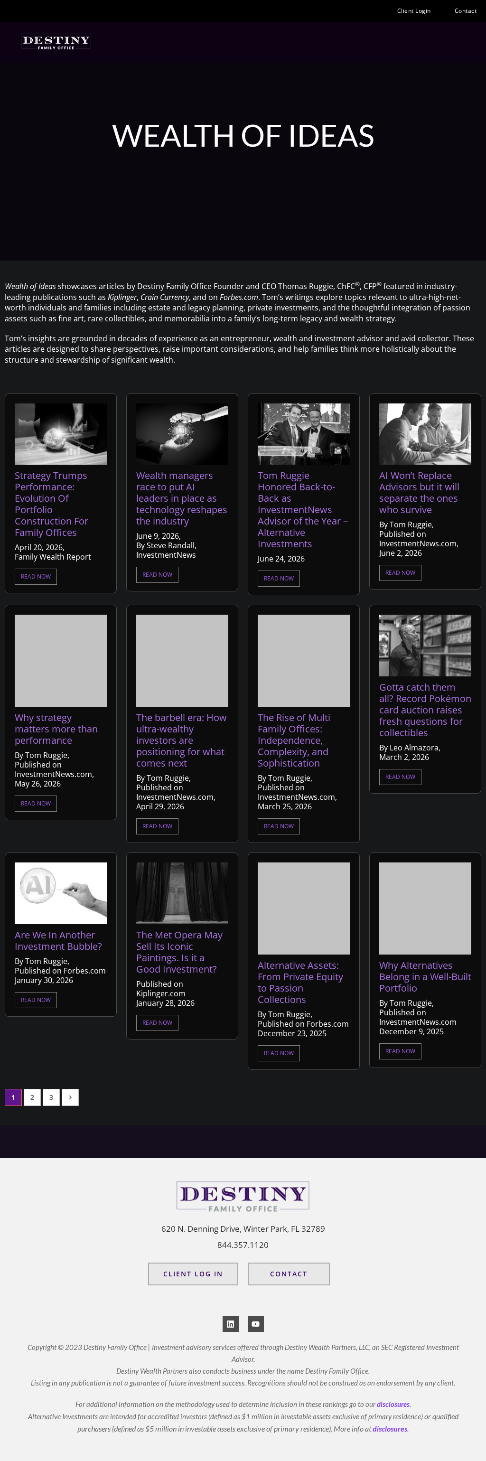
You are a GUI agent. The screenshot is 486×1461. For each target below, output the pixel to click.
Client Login (414, 11)
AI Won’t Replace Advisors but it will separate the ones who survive (419, 492)
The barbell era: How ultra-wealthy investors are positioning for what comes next (181, 740)
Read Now (36, 576)
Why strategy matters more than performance (56, 729)
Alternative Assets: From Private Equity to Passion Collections (300, 982)
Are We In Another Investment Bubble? (58, 940)
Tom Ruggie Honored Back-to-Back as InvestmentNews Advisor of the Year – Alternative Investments (303, 510)
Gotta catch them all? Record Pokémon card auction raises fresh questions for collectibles (425, 710)
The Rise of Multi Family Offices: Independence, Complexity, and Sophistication (294, 740)
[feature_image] (61, 433)
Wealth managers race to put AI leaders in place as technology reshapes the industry (181, 498)
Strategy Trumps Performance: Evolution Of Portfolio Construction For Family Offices (51, 504)
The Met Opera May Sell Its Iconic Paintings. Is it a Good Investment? (179, 952)
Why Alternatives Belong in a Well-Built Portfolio (425, 977)
